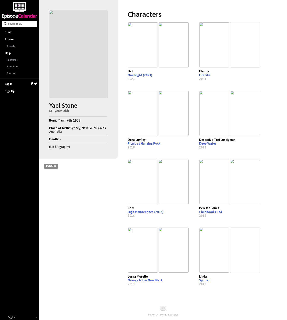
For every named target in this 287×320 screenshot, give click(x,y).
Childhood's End (210, 212)
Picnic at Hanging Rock (144, 143)
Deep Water (207, 143)
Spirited (204, 280)
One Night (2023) (140, 75)
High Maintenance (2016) (145, 212)
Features (12, 59)
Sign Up (10, 91)
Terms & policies (169, 314)
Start (8, 32)
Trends (11, 46)
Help (8, 53)
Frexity (154, 314)
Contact (12, 73)
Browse (9, 39)
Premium (12, 66)
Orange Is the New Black (145, 280)
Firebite (204, 75)
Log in (8, 83)
